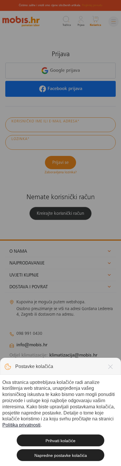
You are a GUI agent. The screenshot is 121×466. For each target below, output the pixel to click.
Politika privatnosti (21, 424)
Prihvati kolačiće (60, 440)
